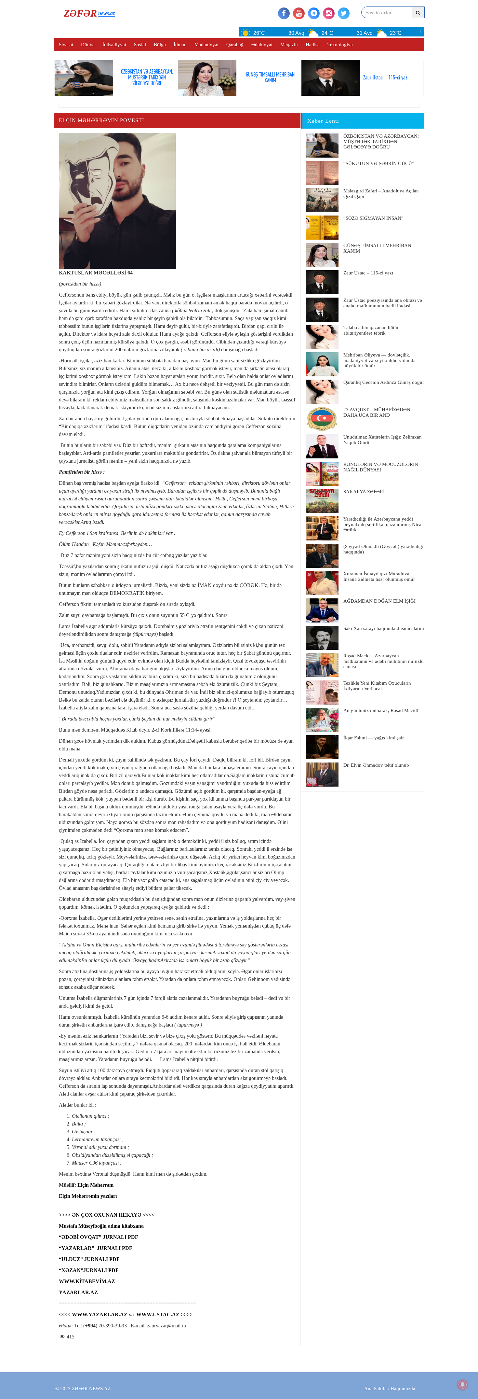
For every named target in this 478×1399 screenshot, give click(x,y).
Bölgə (160, 44)
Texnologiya (340, 44)
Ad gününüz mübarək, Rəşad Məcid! (380, 710)
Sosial (140, 44)
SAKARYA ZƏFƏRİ (364, 491)
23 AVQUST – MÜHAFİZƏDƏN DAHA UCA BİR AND (376, 412)
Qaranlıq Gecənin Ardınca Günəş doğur (383, 382)
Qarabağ (235, 44)
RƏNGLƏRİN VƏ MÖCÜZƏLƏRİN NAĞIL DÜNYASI (380, 467)
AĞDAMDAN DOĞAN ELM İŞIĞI (379, 601)
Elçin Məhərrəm (95, 1185)
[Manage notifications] (463, 1384)
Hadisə (313, 44)
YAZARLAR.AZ (78, 1292)
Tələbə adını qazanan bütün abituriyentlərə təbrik (371, 330)
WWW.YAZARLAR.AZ (99, 1314)
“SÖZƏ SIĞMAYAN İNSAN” (373, 218)
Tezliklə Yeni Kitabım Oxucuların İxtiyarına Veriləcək (377, 685)
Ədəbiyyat (261, 44)
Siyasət (66, 44)
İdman (180, 44)
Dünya (88, 44)
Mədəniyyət (206, 44)
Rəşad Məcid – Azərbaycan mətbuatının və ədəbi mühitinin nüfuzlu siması (383, 661)
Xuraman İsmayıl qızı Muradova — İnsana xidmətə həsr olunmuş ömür (379, 576)
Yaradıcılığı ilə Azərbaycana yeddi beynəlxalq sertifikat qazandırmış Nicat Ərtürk (383, 524)
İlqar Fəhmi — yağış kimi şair (373, 737)
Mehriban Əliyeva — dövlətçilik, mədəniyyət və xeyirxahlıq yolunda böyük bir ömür (379, 360)
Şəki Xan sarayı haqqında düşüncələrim (383, 628)
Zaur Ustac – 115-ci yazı (368, 272)
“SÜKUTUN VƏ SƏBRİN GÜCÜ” (378, 163)
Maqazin (289, 44)
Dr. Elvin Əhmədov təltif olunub (376, 765)
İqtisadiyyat (114, 44)
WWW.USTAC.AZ (157, 1314)
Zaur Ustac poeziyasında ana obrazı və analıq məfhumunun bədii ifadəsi (382, 303)
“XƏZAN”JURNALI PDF (89, 1270)
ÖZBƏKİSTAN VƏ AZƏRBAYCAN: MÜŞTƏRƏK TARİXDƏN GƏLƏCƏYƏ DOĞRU (381, 141)
